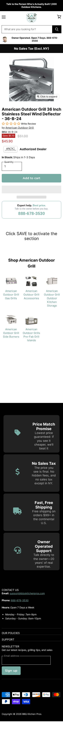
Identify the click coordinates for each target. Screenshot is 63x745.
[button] (31, 189)
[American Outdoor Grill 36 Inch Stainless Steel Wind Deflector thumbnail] (7, 109)
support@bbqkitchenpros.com (27, 593)
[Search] (56, 29)
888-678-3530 (31, 213)
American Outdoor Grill (19, 127)
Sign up (11, 670)
